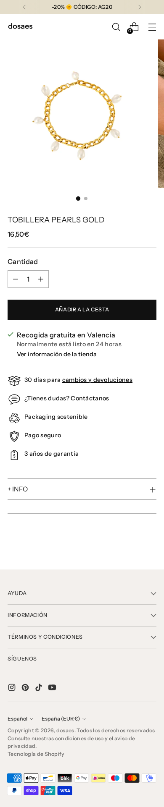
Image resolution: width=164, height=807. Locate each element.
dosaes (65, 730)
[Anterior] (24, 7)
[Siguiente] (139, 7)
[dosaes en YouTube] (53, 688)
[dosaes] (20, 27)
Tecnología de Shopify (36, 754)
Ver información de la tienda (57, 354)
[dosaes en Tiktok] (39, 688)
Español (17, 719)
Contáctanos (90, 398)
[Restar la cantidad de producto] (15, 279)
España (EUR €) (61, 719)
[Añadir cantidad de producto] (40, 279)
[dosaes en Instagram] (13, 688)
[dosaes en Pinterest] (26, 688)
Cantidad (23, 261)
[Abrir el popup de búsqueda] (115, 27)
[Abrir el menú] (152, 27)
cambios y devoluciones (97, 380)
